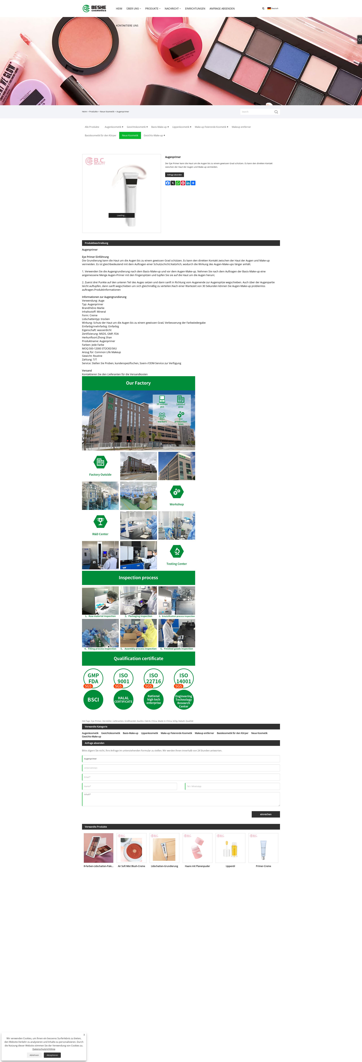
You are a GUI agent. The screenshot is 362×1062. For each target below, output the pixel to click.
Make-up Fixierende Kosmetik (176, 733)
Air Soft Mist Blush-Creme (131, 866)
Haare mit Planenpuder (197, 866)
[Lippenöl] (230, 847)
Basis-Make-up (130, 733)
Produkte (93, 111)
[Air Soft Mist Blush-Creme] (131, 847)
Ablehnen (34, 1055)
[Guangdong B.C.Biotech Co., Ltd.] (95, 8)
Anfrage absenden (174, 175)
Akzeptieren (52, 1055)
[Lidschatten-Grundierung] (164, 847)
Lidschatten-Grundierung (164, 866)
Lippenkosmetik (149, 733)
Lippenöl (230, 866)
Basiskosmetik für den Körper (232, 733)
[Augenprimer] (121, 193)
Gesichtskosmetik (110, 733)
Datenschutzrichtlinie (44, 1049)
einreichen (266, 814)
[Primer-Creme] (263, 847)
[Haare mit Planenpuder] (197, 847)
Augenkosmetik (90, 733)
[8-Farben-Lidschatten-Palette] (98, 847)
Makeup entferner (204, 733)
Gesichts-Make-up (91, 736)
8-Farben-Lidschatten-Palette (99, 866)
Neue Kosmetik (107, 111)
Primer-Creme (263, 866)
